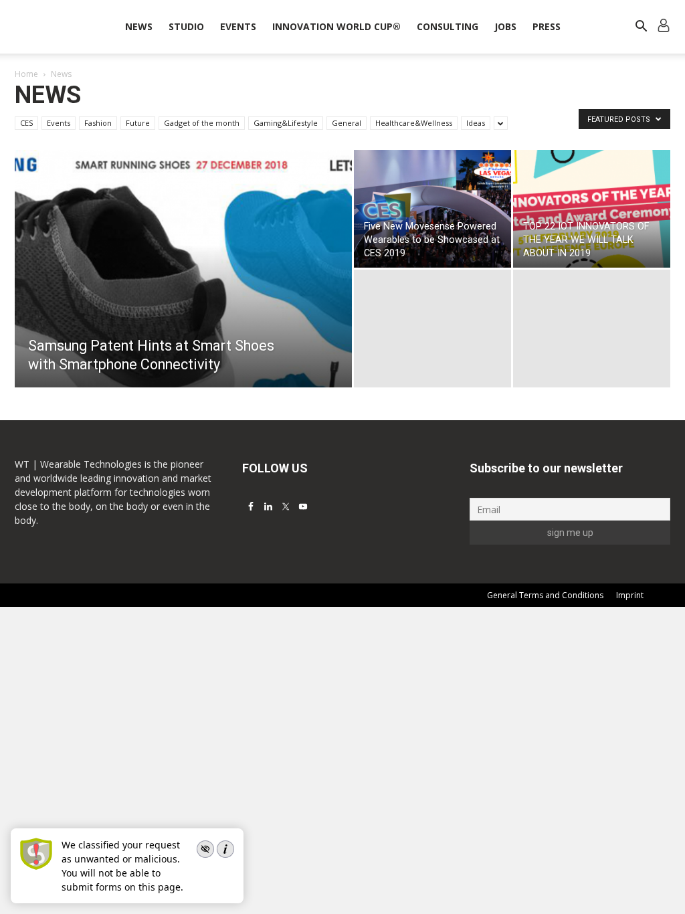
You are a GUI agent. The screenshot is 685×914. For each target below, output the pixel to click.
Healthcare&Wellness (413, 123)
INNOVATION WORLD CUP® (336, 26)
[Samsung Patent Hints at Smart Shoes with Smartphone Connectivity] (183, 296)
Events (238, 26)
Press (546, 26)
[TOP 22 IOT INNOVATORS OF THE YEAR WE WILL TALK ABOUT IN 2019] (591, 209)
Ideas (475, 123)
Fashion (98, 123)
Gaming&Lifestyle (286, 123)
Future (138, 123)
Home (26, 74)
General (346, 123)
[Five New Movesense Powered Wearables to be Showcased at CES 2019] (432, 209)
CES (26, 123)
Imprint (630, 595)
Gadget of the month (201, 123)
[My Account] (663, 27)
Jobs (505, 26)
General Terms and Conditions (545, 595)
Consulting (447, 26)
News (139, 26)
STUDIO (186, 26)
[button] (641, 27)
